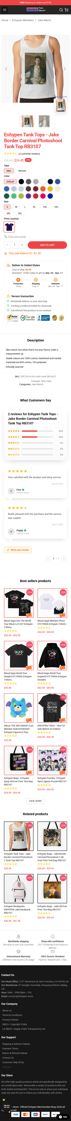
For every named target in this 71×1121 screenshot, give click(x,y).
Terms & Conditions (12, 1015)
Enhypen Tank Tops (41, 381)
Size (6, 201)
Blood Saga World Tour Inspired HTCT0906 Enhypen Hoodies (52, 676)
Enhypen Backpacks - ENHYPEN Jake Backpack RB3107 (17, 909)
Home (4, 20)
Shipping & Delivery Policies (16, 1044)
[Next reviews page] (64, 559)
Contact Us (8, 1057)
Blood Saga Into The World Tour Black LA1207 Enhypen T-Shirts (18, 624)
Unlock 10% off (7, 1106)
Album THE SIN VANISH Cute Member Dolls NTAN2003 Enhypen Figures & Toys (18, 729)
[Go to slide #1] (27, 121)
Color (7, 176)
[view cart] (66, 10)
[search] (61, 10)
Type (6, 165)
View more (35, 801)
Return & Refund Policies (14, 1053)
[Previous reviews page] (48, 559)
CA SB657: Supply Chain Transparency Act (23, 1029)
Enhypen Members (23, 20)
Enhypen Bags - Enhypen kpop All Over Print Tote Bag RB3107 (18, 781)
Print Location (11, 218)
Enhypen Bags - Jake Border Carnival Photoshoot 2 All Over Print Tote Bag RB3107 (51, 857)
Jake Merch (44, 20)
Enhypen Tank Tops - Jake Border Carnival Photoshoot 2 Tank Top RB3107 (18, 857)
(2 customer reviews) (29, 153)
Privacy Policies (10, 1019)
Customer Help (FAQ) (13, 1062)
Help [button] (65, 1117)
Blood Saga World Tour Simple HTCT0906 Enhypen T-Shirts (18, 676)
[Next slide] (64, 68)
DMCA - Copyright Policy (14, 1024)
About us (7, 1010)
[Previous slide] (6, 68)
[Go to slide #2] (44, 121)
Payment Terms (10, 1048)
